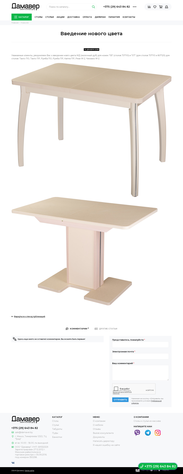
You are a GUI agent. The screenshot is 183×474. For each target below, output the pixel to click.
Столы (38, 17)
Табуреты (57, 429)
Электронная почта (123, 351)
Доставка (73, 17)
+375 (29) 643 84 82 (116, 6)
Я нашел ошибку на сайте (106, 445)
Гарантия (114, 17)
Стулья (49, 17)
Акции (60, 17)
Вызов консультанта (103, 433)
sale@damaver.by (24, 432)
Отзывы (97, 429)
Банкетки (57, 437)
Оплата (87, 17)
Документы (99, 437)
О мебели (98, 425)
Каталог (24, 17)
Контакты (129, 17)
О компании (99, 421)
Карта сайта (29, 471)
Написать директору (103, 441)
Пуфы (55, 433)
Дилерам (100, 17)
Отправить (120, 399)
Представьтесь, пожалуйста (128, 340)
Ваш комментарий (123, 363)
